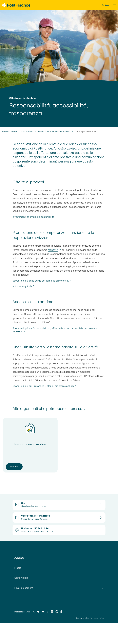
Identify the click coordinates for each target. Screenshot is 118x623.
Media (17, 567)
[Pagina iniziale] (16, 5)
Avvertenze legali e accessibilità (90, 618)
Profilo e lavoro (9, 131)
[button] (113, 5)
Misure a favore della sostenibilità (54, 131)
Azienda (19, 557)
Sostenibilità (27, 131)
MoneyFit (53, 249)
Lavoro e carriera (23, 587)
